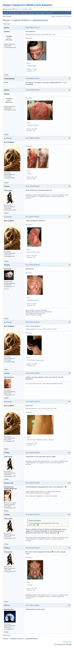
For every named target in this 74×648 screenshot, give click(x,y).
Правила (25, 13)
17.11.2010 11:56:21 (32, 605)
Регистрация (41, 13)
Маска (7, 605)
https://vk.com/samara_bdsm (23, 9)
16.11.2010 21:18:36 (33, 322)
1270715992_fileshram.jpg (35, 360)
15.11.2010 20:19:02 (33, 138)
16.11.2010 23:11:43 (32, 483)
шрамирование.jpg (33, 300)
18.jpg (29, 173)
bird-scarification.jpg (33, 252)
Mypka (7, 265)
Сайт (7, 289)
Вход (49, 13)
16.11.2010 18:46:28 (33, 265)
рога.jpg (29, 585)
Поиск (32, 13)
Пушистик (8, 483)
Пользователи (15, 13)
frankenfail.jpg (31, 65)
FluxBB (68, 644)
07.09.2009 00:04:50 (33, 90)
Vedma (7, 186)
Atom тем (68, 642)
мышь (7, 373)
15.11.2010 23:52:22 (33, 186)
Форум (5, 13)
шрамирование (40, 20)
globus (6, 27)
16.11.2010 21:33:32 (33, 373)
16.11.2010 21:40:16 (33, 401)
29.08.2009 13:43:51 (33, 78)
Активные (59, 16)
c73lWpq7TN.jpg (32, 125)
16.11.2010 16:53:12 (33, 216)
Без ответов (67, 16)
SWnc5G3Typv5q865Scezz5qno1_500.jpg (40, 439)
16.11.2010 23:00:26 (33, 452)
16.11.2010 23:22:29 (33, 514)
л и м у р (8, 138)
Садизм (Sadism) (21, 20)
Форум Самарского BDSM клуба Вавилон (27, 5)
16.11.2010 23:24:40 (33, 548)
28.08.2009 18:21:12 (33, 27)
